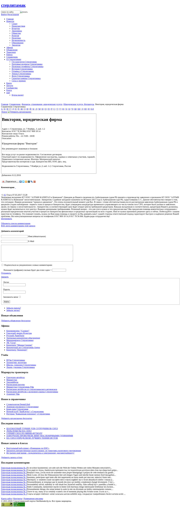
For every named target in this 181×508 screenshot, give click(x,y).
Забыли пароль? (13, 308)
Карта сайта (6, 498)
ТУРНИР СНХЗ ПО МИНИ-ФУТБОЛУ (24, 433)
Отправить (6, 273)
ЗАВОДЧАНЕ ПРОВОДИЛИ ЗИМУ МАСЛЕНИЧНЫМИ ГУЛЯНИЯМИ (39, 436)
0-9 (92, 109)
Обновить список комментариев (15, 223)
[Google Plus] (34, 181)
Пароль (6, 289)
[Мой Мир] (29, 181)
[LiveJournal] (31, 181)
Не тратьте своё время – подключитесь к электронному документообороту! (40, 453)
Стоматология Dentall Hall (18, 404)
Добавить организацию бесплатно (16, 418)
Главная (4, 104)
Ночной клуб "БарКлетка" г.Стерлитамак (25, 411)
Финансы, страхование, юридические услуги (42, 104)
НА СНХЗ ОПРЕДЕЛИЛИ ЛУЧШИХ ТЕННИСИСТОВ (32, 438)
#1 (5, 195)
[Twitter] (23, 181)
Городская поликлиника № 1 (14, 468)
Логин (6, 282)
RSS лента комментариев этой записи (18, 226)
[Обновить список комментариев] (15, 187)
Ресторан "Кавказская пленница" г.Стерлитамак (28, 414)
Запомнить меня (10, 297)
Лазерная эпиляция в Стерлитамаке (22, 407)
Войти (4, 14)
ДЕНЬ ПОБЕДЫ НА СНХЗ (18, 431)
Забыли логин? (13, 310)
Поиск (4, 112)
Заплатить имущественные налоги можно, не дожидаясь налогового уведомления (43, 450)
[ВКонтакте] (20, 181)
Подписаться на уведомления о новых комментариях (28, 265)
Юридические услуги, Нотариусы (78, 104)
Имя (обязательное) (37, 236)
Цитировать (6, 219)
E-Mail (31, 241)
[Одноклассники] (26, 181)
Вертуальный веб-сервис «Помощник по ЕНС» (27, 448)
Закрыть (4, 277)
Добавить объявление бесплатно (15, 321)
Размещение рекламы (33, 498)
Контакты (17, 498)
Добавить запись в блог (11, 457)
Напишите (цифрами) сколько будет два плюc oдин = (28, 270)
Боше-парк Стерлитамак (17, 409)
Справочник (15, 104)
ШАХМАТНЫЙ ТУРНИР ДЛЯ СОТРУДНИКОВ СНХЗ (32, 428)
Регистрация (13, 14)
